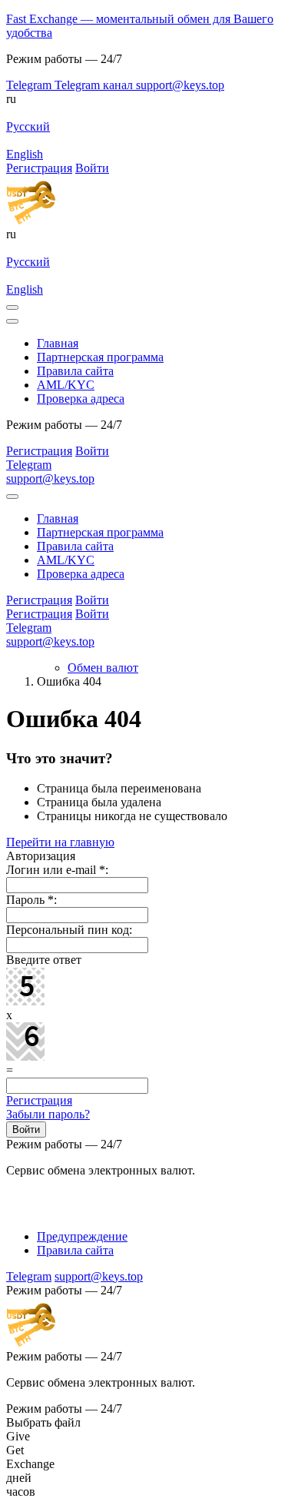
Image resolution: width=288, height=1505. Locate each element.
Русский (28, 126)
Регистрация (39, 1100)
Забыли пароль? (48, 1114)
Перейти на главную (60, 842)
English (24, 154)
